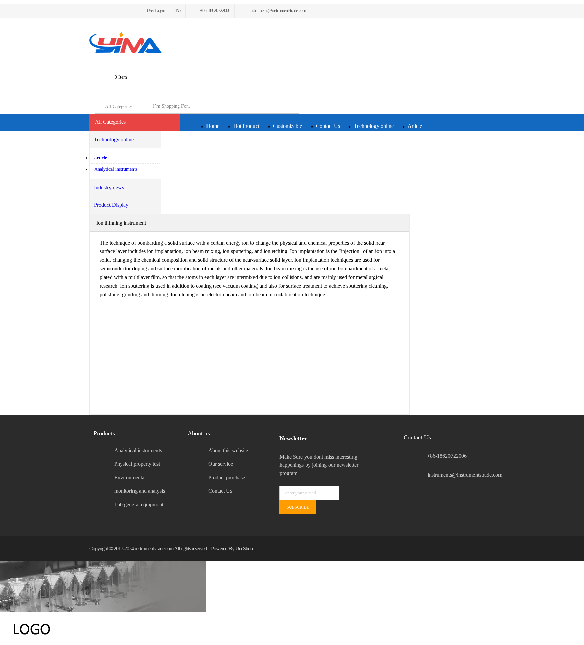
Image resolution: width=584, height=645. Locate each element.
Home (212, 126)
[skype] (486, 548)
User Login (156, 10)
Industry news (109, 187)
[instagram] (123, 10)
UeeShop (244, 548)
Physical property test (137, 464)
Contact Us (328, 126)
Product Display (111, 205)
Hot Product (246, 126)
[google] (107, 10)
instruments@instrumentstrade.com (461, 475)
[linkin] (131, 10)
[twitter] (99, 10)
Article (415, 126)
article (100, 157)
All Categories (110, 122)
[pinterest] (115, 10)
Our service (220, 464)
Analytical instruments (115, 169)
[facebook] (91, 10)
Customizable (287, 126)
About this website (228, 450)
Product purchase (226, 477)
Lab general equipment (138, 504)
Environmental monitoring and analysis (139, 484)
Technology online (374, 126)
